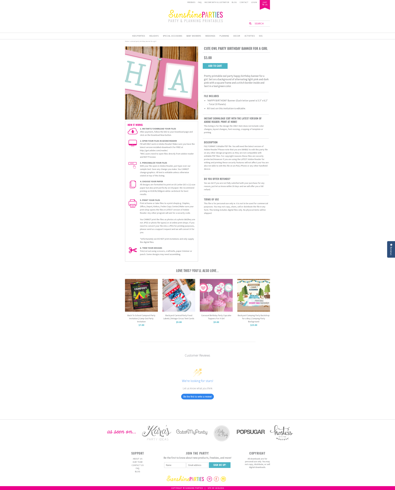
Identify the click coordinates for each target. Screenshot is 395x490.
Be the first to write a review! (197, 396)
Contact (244, 2)
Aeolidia (219, 488)
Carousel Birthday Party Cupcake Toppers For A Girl (216, 317)
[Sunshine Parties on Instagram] (223, 480)
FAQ (200, 2)
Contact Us (138, 465)
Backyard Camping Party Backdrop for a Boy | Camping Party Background (254, 318)
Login (254, 2)
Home (127, 41)
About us (137, 458)
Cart (265, 2)
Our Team (138, 462)
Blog (234, 2)
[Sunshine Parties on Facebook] (216, 480)
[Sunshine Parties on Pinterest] (209, 480)
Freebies (191, 2)
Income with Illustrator (216, 2)
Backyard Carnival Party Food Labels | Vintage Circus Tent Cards (178, 317)
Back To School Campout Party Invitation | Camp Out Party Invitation (141, 318)
